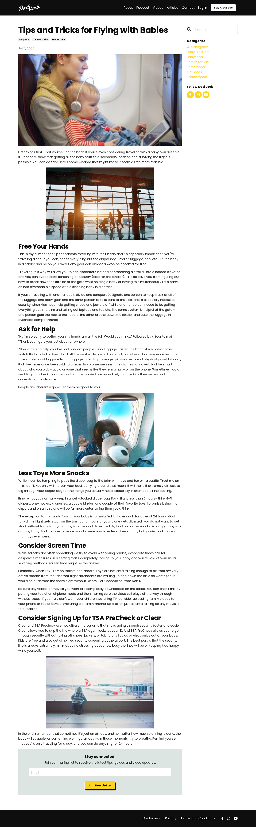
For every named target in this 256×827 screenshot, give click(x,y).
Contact (188, 7)
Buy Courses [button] (223, 8)
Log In (202, 7)
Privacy (170, 818)
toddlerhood (58, 39)
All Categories (198, 47)
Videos (158, 7)
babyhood (24, 39)
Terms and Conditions (198, 818)
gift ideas (194, 72)
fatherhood (196, 67)
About (128, 7)
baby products (198, 52)
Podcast (142, 7)
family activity (40, 39)
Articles (172, 7)
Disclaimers (152, 818)
